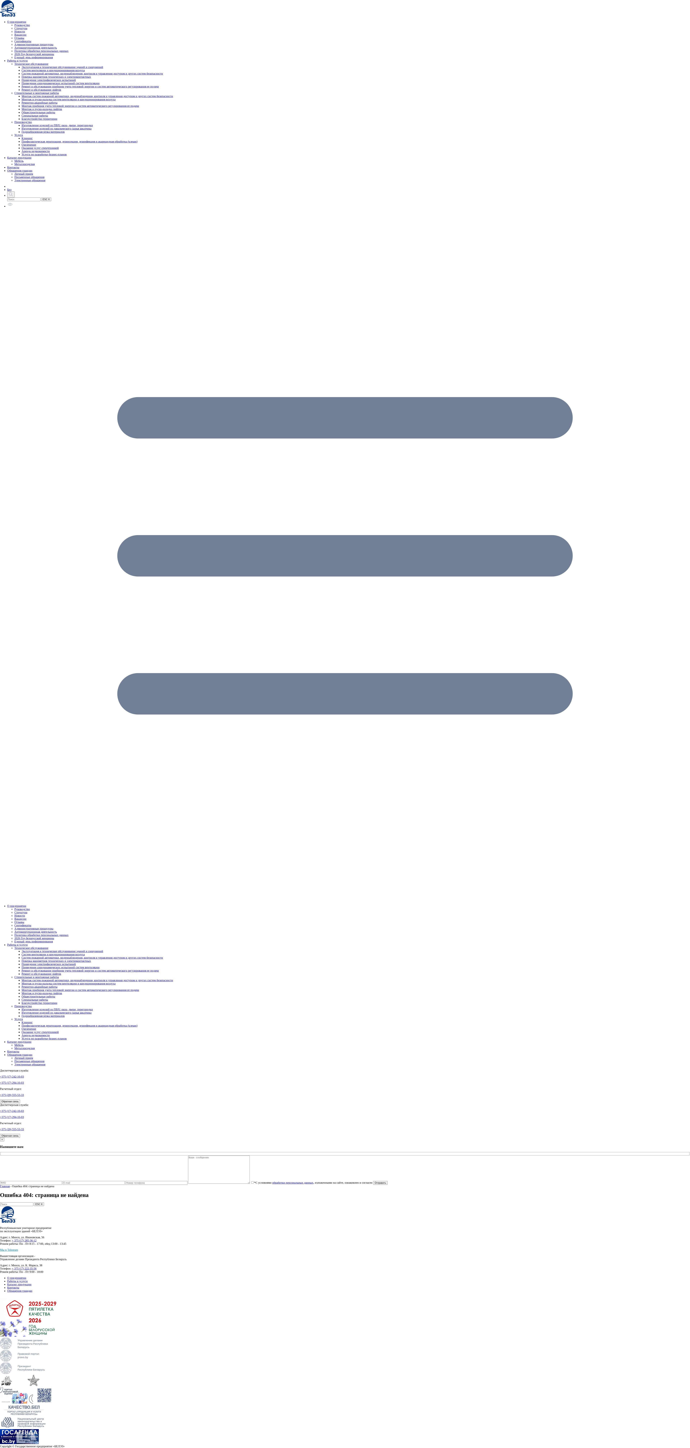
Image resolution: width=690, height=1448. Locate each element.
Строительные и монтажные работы (36, 93)
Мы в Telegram (9, 1249)
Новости (19, 31)
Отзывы (19, 38)
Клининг (27, 138)
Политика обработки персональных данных (41, 50)
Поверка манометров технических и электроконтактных (56, 76)
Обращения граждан (19, 170)
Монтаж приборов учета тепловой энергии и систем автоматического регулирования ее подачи (80, 105)
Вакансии (20, 34)
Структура (20, 28)
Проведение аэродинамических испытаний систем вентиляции (61, 83)
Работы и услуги (17, 60)
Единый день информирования (33, 57)
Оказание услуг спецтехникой (40, 148)
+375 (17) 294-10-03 (12, 1082)
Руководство (22, 25)
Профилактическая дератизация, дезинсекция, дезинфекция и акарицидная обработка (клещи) (79, 141)
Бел (9, 189)
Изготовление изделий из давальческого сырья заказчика (56, 128)
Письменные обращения (29, 177)
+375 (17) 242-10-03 (12, 1076)
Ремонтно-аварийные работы (40, 102)
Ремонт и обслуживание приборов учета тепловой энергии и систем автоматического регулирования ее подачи (90, 86)
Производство (23, 122)
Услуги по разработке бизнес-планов (44, 154)
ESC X (46, 199)
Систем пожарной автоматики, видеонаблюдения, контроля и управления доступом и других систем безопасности (92, 73)
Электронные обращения (29, 180)
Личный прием (23, 173)
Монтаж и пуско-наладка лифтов (42, 109)
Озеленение (29, 144)
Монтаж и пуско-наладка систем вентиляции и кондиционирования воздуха (69, 99)
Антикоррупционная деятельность (35, 47)
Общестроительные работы (38, 112)
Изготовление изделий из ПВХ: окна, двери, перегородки (57, 125)
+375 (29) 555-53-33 (12, 1095)
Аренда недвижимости (36, 151)
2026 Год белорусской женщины (34, 54)
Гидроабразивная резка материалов (43, 131)
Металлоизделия (24, 164)
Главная (5, 1186)
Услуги (18, 135)
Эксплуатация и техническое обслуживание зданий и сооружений (62, 67)
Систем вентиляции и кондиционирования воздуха (53, 70)
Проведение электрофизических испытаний (49, 80)
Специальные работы (35, 115)
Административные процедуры (33, 44)
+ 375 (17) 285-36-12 (24, 1240)
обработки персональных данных (292, 1182)
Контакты (13, 167)
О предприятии (16, 21)
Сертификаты (22, 41)
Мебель (19, 160)
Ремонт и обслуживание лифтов (41, 89)
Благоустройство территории (39, 118)
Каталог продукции (19, 157)
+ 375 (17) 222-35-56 (24, 1268)
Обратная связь (10, 1101)
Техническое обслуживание (31, 63)
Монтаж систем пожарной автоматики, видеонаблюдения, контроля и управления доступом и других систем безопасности (97, 96)
